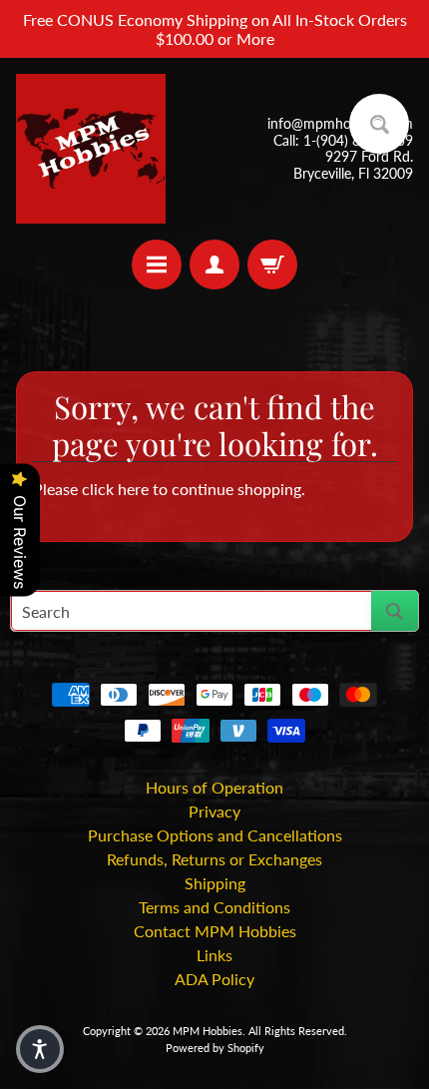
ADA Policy (214, 978)
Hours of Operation (214, 787)
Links (214, 954)
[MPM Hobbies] (91, 149)
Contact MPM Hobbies (215, 930)
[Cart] (272, 264)
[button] (40, 1049)
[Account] (214, 264)
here (133, 488)
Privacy (214, 811)
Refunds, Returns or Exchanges (214, 858)
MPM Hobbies (207, 1030)
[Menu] (157, 264)
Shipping (215, 882)
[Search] (394, 611)
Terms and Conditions (214, 906)
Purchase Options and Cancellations (215, 834)
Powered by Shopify (215, 1047)
